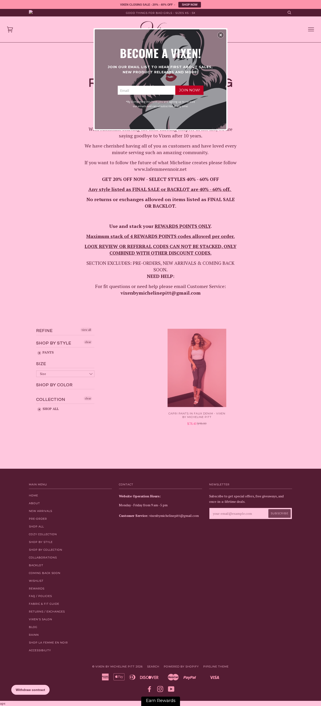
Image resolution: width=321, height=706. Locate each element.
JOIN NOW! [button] (189, 90)
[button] (220, 35)
